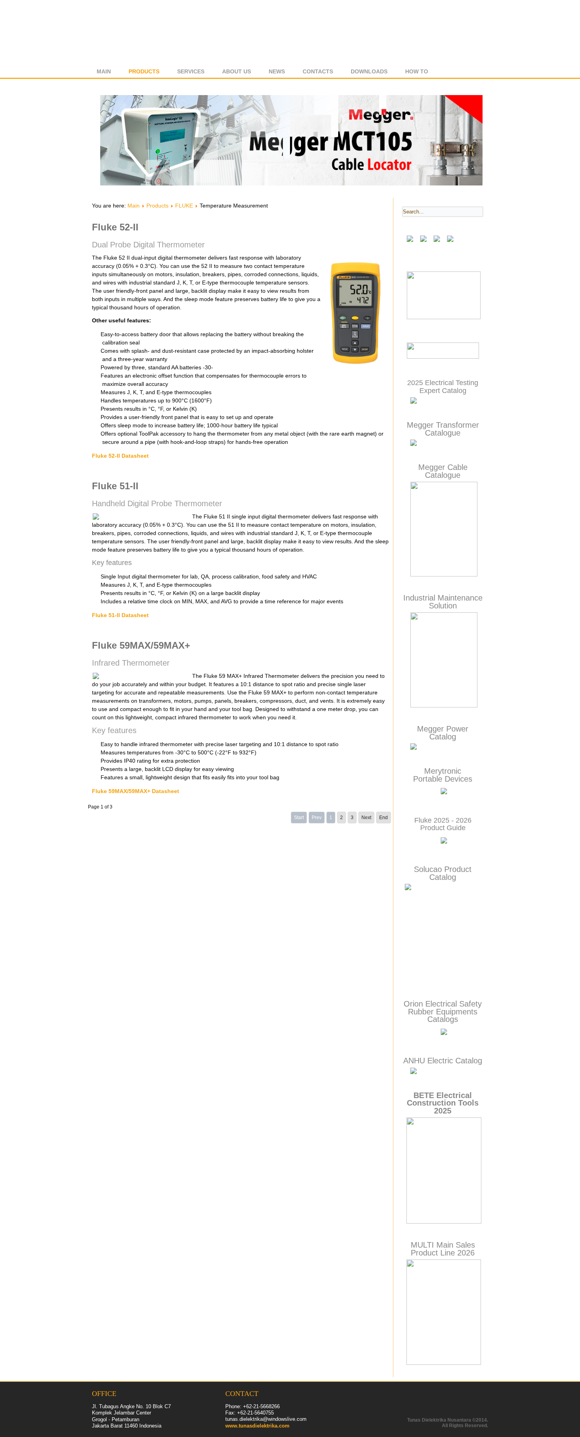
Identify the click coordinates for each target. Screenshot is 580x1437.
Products (144, 71)
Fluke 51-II (115, 486)
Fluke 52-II (115, 227)
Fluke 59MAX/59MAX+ (141, 645)
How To (416, 71)
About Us (236, 71)
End (383, 817)
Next (366, 817)
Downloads (369, 71)
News (277, 71)
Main (104, 71)
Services (190, 71)
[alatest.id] (443, 357)
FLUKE (184, 205)
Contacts (318, 71)
